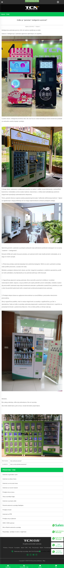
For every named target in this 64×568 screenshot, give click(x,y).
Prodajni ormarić (7, 509)
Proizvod (11, 547)
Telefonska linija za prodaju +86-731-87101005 (26, 551)
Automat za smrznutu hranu (10, 483)
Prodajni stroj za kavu (8, 492)
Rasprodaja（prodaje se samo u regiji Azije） (15, 531)
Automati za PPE (7, 514)
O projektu (17, 547)
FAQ (30, 547)
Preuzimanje (35, 547)
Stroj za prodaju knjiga (9, 496)
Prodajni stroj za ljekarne (9, 518)
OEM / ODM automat (8, 523)
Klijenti (41, 547)
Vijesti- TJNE (24, 547)
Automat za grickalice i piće (10, 474)
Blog (43, 560)
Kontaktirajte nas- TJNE (50, 547)
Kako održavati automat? (16, 461)
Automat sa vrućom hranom (10, 487)
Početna (5, 547)
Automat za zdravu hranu (9, 479)
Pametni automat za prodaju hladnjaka (13, 505)
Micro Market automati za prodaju (12, 527)
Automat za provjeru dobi (9, 501)
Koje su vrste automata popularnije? (18, 464)
